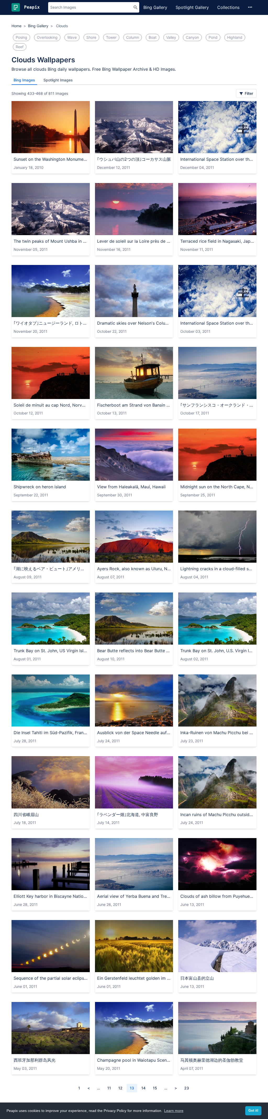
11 (109, 1088)
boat (153, 37)
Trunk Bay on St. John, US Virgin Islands (51, 650)
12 (120, 1088)
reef (20, 47)
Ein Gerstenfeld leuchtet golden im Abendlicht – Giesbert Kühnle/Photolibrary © (134, 978)
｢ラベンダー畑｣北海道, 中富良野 (127, 814)
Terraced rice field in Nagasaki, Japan (217, 241)
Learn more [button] (173, 1111)
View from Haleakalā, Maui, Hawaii (131, 486)
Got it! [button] (253, 1110)
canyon (192, 37)
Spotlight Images (58, 80)
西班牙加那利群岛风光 (34, 1060)
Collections (228, 7)
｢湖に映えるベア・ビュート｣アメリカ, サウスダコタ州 (51, 568)
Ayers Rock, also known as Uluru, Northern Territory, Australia (134, 568)
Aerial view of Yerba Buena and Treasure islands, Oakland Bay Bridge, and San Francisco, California (134, 896)
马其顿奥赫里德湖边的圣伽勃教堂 (211, 1060)
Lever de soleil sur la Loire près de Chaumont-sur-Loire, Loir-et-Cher (134, 241)
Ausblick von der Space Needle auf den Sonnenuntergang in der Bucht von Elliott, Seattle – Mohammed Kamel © (134, 732)
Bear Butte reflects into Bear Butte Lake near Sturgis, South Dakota (134, 650)
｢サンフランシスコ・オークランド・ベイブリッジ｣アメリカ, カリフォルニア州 (217, 405)
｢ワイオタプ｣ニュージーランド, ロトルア (51, 323)
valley (171, 37)
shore (91, 37)
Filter (248, 93)
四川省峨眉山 (26, 814)
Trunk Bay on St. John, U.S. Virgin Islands (217, 650)
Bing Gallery (155, 7)
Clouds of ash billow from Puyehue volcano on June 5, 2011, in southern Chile (217, 896)
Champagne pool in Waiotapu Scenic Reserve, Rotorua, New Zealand (134, 1060)
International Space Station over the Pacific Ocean (217, 159)
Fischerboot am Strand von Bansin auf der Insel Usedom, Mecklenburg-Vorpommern (134, 405)
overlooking (47, 37)
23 (186, 1088)
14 (143, 1088)
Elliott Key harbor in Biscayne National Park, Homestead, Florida (51, 896)
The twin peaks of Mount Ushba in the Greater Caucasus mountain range (51, 241)
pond (213, 37)
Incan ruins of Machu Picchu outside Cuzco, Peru (217, 814)
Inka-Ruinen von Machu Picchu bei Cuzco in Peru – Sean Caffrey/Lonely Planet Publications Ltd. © (217, 732)
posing (21, 37)
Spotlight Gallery (192, 7)
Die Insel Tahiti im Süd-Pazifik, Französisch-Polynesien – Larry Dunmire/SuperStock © (51, 732)
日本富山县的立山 (197, 978)
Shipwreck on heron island (40, 486)
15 (155, 1088)
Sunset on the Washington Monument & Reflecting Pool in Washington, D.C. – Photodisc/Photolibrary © (51, 159)
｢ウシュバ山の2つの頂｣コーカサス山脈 (134, 159)
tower (111, 37)
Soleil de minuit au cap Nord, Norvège (51, 405)
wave (72, 37)
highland (234, 37)
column (132, 37)
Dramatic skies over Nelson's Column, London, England (134, 323)
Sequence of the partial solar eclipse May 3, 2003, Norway (51, 978)
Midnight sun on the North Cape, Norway (217, 486)
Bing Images (24, 80)
